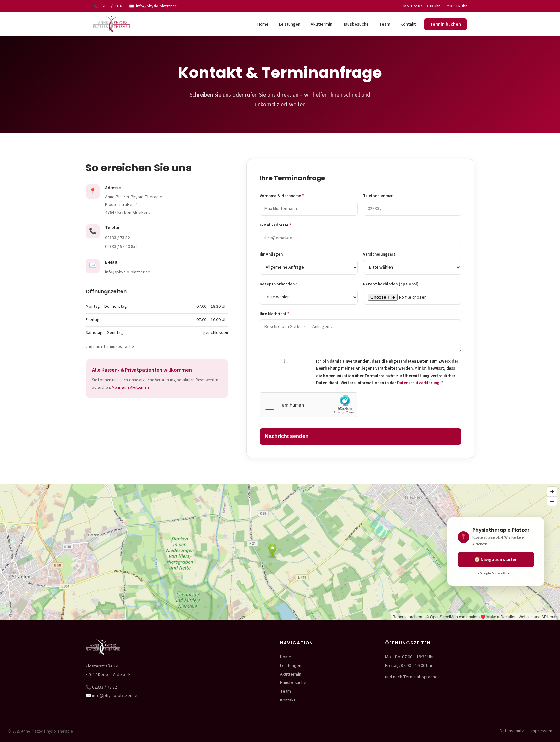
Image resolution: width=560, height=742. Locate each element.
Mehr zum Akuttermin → (133, 387)
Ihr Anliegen (271, 254)
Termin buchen (445, 24)
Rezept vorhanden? (278, 284)
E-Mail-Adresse (275, 225)
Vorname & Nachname (282, 196)
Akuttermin (321, 24)
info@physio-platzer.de (156, 6)
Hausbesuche (356, 24)
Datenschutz (512, 731)
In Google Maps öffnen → (496, 573)
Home (263, 24)
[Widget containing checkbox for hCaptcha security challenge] (308, 404)
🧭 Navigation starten (495, 559)
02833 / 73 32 (111, 6)
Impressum (541, 731)
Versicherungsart (379, 254)
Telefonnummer (378, 196)
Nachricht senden (287, 436)
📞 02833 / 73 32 (101, 687)
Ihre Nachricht (274, 314)
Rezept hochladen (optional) (391, 284)
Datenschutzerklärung (418, 383)
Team (384, 24)
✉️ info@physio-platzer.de (111, 695)
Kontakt (408, 24)
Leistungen (289, 24)
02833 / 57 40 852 (121, 246)
